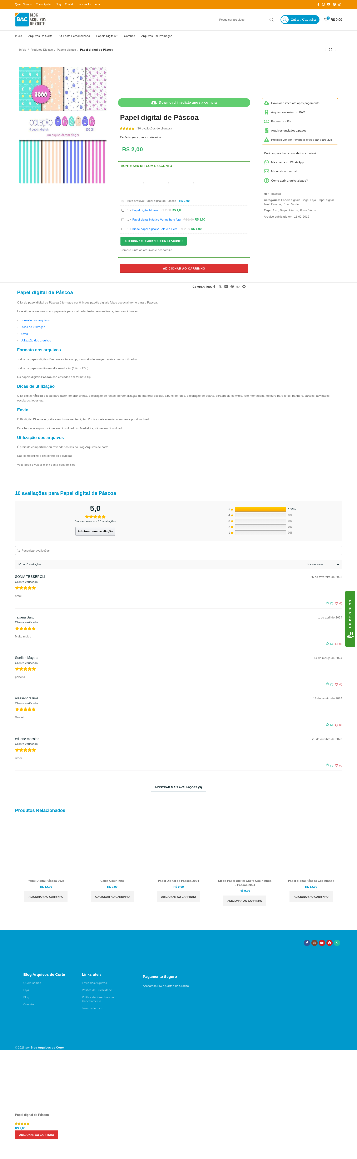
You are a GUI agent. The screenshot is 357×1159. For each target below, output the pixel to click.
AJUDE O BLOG (350, 614)
